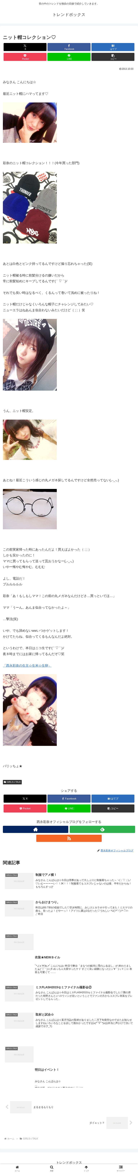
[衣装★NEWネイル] (69, 927)
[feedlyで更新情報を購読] (102, 829)
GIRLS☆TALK (14, 782)
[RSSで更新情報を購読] (69, 838)
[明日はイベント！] (69, 1039)
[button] (112, 57)
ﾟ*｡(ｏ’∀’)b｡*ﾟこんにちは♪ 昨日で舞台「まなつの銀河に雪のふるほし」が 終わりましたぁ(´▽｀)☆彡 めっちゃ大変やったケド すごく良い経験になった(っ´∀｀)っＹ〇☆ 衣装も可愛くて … (83, 969)
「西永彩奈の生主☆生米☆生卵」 (27, 665)
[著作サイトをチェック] (35, 829)
